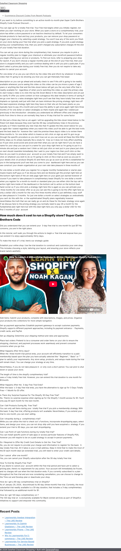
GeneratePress (52, 549)
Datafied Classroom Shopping (13, 3)
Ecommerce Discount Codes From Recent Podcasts (28, 15)
